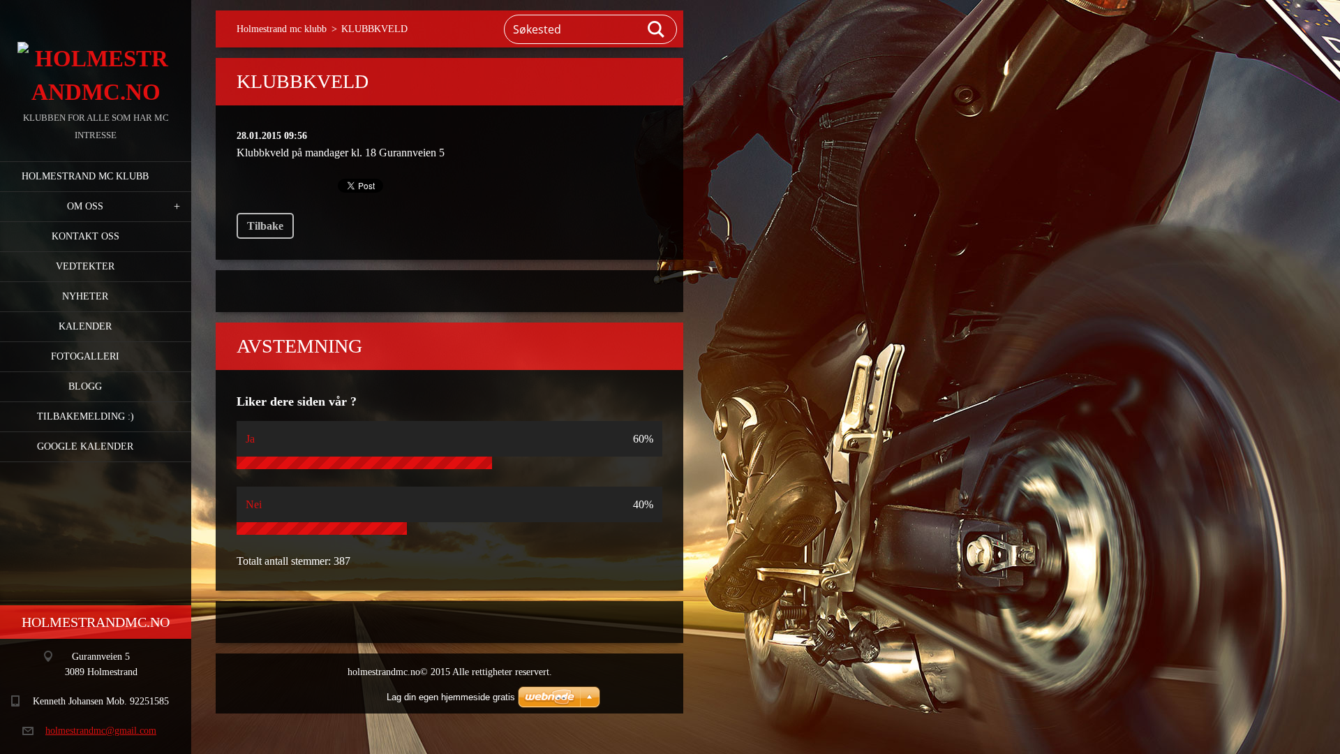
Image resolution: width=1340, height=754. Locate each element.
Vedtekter (85, 266)
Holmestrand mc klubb (85, 176)
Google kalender (85, 446)
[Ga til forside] (95, 54)
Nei (254, 504)
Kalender (85, 326)
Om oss (85, 206)
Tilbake (265, 226)
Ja (250, 439)
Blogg (85, 386)
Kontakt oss (85, 236)
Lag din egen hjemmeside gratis (451, 697)
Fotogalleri (85, 356)
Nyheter (85, 296)
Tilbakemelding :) (85, 416)
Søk (657, 29)
